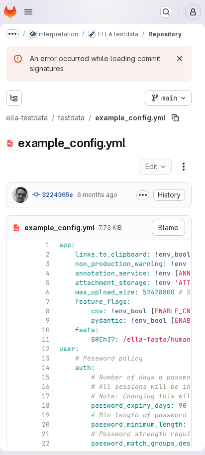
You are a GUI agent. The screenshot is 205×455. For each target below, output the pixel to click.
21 (46, 434)
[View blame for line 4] (14, 273)
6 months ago (97, 194)
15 (46, 377)
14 (46, 368)
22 (46, 443)
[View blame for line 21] (14, 434)
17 (46, 396)
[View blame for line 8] (14, 311)
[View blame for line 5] (14, 282)
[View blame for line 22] (14, 443)
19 (46, 415)
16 (46, 386)
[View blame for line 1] (14, 245)
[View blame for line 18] (14, 405)
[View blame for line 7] (14, 301)
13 (46, 358)
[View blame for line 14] (14, 367)
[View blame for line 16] (14, 386)
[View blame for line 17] (14, 396)
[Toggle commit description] (142, 194)
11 (46, 339)
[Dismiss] (180, 59)
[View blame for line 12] (14, 349)
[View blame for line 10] (14, 330)
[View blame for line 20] (14, 424)
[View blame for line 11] (14, 339)
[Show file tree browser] (14, 98)
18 (46, 405)
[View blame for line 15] (14, 377)
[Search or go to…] (166, 12)
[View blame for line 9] (14, 320)
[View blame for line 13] (14, 358)
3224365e (56, 194)
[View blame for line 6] (14, 292)
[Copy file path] (175, 118)
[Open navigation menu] (28, 12)
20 (46, 424)
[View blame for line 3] (14, 264)
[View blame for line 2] (14, 254)
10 (46, 330)
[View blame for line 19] (14, 415)
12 (46, 349)
